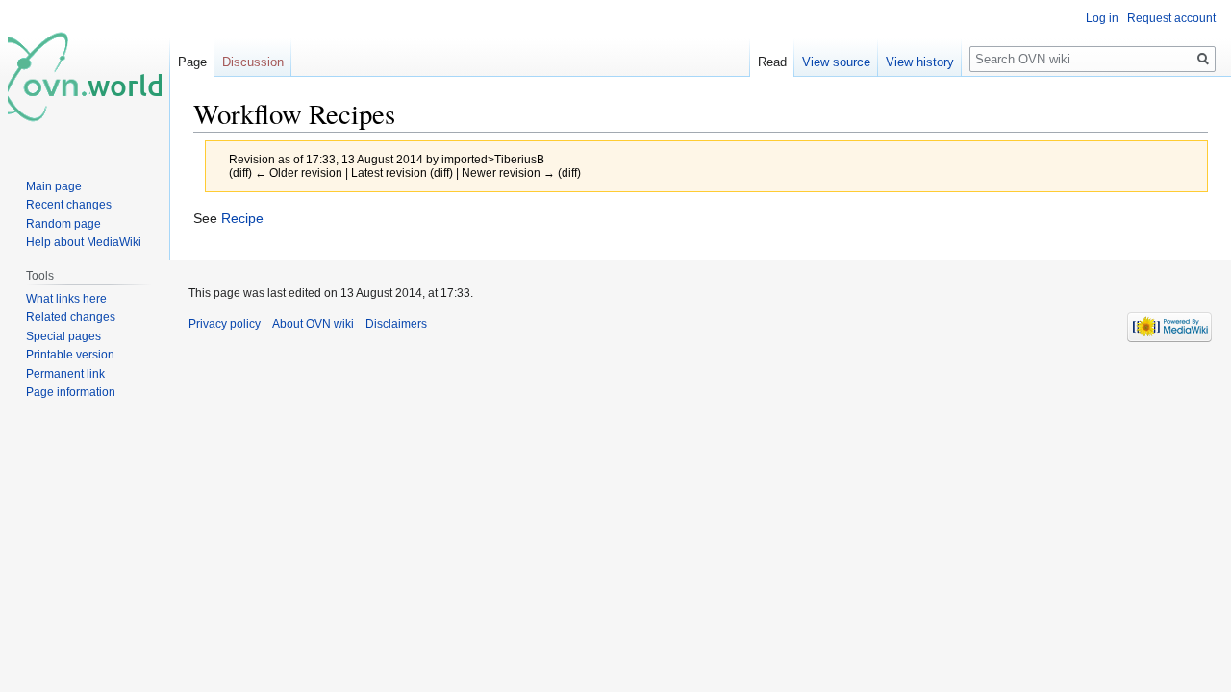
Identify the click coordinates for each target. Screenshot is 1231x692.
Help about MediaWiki (83, 242)
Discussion (253, 62)
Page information (70, 392)
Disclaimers (396, 324)
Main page (54, 186)
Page (192, 62)
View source (836, 62)
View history (920, 62)
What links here (66, 299)
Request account (1171, 18)
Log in (1102, 18)
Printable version (70, 354)
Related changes (70, 317)
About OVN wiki (313, 324)
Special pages (63, 336)
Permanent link (65, 374)
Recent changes (69, 204)
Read (772, 62)
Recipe (242, 218)
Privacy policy (224, 324)
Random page (63, 224)
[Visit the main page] (85, 77)
